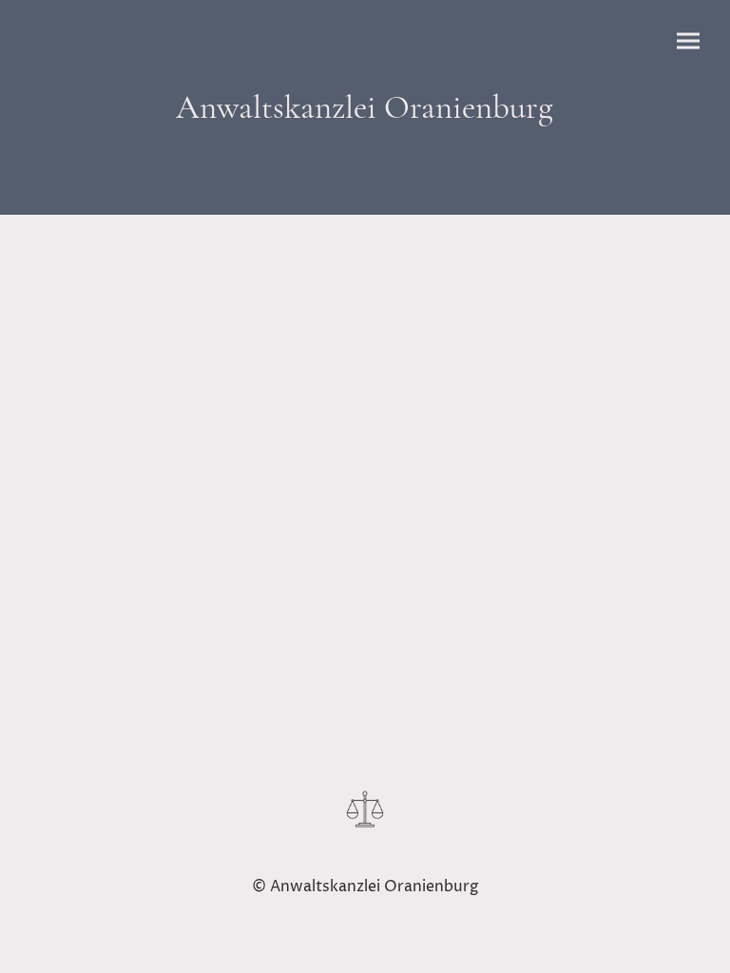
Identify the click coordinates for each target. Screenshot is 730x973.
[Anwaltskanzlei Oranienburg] (365, 146)
